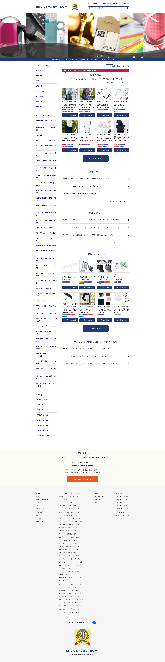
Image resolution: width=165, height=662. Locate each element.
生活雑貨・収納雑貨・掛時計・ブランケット (46, 199)
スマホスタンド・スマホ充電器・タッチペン (46, 184)
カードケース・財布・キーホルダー (46, 326)
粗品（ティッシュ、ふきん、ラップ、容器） (45, 385)
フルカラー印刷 (40, 91)
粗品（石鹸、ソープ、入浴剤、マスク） (46, 377)
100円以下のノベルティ (43, 404)
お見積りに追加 (70, 115)
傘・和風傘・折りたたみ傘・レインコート (46, 332)
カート (90, 4)
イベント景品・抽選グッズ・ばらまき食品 (46, 362)
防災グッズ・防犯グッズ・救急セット (46, 252)
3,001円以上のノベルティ (43, 435)
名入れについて (124, 4)
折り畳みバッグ (40, 301)
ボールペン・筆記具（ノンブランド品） (46, 169)
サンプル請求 (39, 512)
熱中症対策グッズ (41, 135)
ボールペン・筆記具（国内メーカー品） (46, 162)
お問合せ (96, 4)
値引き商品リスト (99, 496)
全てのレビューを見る (120, 243)
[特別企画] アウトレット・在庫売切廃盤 (46, 129)
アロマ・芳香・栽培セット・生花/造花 (46, 282)
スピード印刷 (39, 96)
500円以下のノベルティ (43, 420)
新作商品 (38, 70)
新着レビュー (39, 106)
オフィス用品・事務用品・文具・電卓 (46, 147)
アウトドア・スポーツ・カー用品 (45, 233)
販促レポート (39, 101)
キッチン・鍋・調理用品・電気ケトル (46, 214)
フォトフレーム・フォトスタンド (45, 140)
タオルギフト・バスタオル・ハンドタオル (46, 347)
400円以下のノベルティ (43, 415)
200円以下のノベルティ (43, 410)
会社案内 (103, 4)
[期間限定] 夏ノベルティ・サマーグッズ (46, 121)
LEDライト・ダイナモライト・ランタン (46, 239)
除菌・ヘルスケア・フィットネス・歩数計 (46, 274)
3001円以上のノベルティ (122, 515)
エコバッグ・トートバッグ (43, 288)
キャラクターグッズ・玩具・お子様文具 (46, 259)
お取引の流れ (39, 505)
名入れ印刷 (39, 86)
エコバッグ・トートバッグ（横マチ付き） (46, 294)
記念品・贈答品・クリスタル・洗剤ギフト (46, 370)
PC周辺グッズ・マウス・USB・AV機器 (46, 177)
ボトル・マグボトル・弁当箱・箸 (45, 228)
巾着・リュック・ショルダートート (46, 313)
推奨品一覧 (96, 328)
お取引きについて (112, 4)
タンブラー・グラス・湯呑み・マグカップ (46, 221)
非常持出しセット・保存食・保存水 (46, 245)
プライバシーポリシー (42, 499)
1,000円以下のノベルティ (43, 425)
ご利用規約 (39, 518)
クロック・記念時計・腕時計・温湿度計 (46, 192)
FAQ (37, 515)
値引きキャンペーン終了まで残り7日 (118, 83)
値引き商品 (39, 76)
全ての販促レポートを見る (118, 201)
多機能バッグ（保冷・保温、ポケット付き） (46, 307)
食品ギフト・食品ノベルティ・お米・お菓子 (45, 355)
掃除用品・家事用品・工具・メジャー (46, 206)
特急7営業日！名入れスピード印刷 (118, 66)
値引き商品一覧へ (96, 159)
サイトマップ (39, 521)
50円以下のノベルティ (42, 399)
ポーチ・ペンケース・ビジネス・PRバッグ (46, 320)
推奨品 (38, 81)
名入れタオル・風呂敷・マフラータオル (46, 340)
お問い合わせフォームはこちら (82, 479)
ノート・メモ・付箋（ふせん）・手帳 (46, 154)
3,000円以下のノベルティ (43, 430)
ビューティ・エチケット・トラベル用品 (46, 267)
